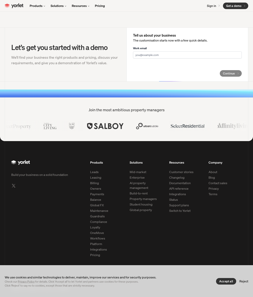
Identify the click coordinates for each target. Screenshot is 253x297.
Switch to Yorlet (180, 210)
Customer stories (181, 172)
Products (36, 6)
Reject (243, 281)
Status (173, 199)
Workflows (97, 238)
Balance (95, 199)
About (213, 172)
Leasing (95, 177)
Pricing (100, 6)
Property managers (143, 199)
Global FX (97, 205)
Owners (95, 188)
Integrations (98, 249)
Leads (94, 172)
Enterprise (137, 177)
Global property (141, 210)
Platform (96, 244)
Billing (94, 183)
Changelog (176, 177)
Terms (213, 194)
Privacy (214, 188)
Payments (97, 194)
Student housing (141, 204)
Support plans (179, 205)
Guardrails (97, 216)
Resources (79, 6)
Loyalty (95, 227)
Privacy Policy (26, 281)
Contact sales (218, 183)
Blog (212, 177)
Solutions (57, 6)
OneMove (97, 233)
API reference (179, 188)
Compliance (98, 222)
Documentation (180, 183)
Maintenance (99, 210)
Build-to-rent (139, 193)
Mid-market (138, 172)
